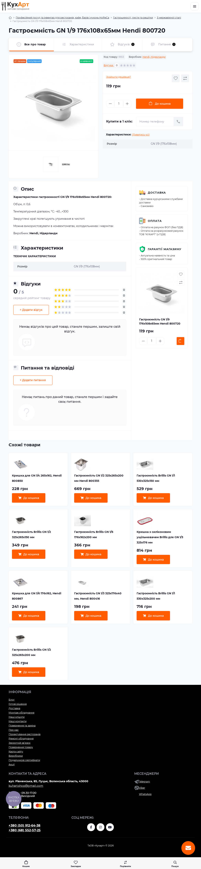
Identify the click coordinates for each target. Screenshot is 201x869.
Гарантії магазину (164, 249)
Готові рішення (18, 704)
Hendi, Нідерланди (154, 56)
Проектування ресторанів (24, 734)
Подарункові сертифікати (24, 760)
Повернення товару (21, 747)
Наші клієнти (17, 716)
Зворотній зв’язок (19, 742)
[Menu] (194, 6)
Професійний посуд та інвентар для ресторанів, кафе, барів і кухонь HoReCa (62, 17)
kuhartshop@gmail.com (26, 786)
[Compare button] (185, 78)
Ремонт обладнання (21, 738)
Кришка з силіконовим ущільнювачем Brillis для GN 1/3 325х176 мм (160, 537)
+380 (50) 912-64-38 (24, 825)
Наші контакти (17, 721)
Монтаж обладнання (21, 712)
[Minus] (110, 103)
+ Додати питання (33, 380)
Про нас (14, 729)
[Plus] (127, 103)
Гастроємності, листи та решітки (133, 17)
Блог (12, 699)
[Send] (178, 121)
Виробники (16, 755)
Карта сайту (16, 751)
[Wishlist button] (176, 78)
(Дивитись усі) (141, 134)
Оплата (155, 221)
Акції (12, 764)
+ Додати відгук (31, 310)
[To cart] (180, 341)
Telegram (144, 781)
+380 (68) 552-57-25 (25, 830)
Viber (142, 787)
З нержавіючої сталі (169, 17)
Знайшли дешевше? (118, 76)
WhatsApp (145, 794)
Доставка (157, 192)
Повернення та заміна (22, 725)
